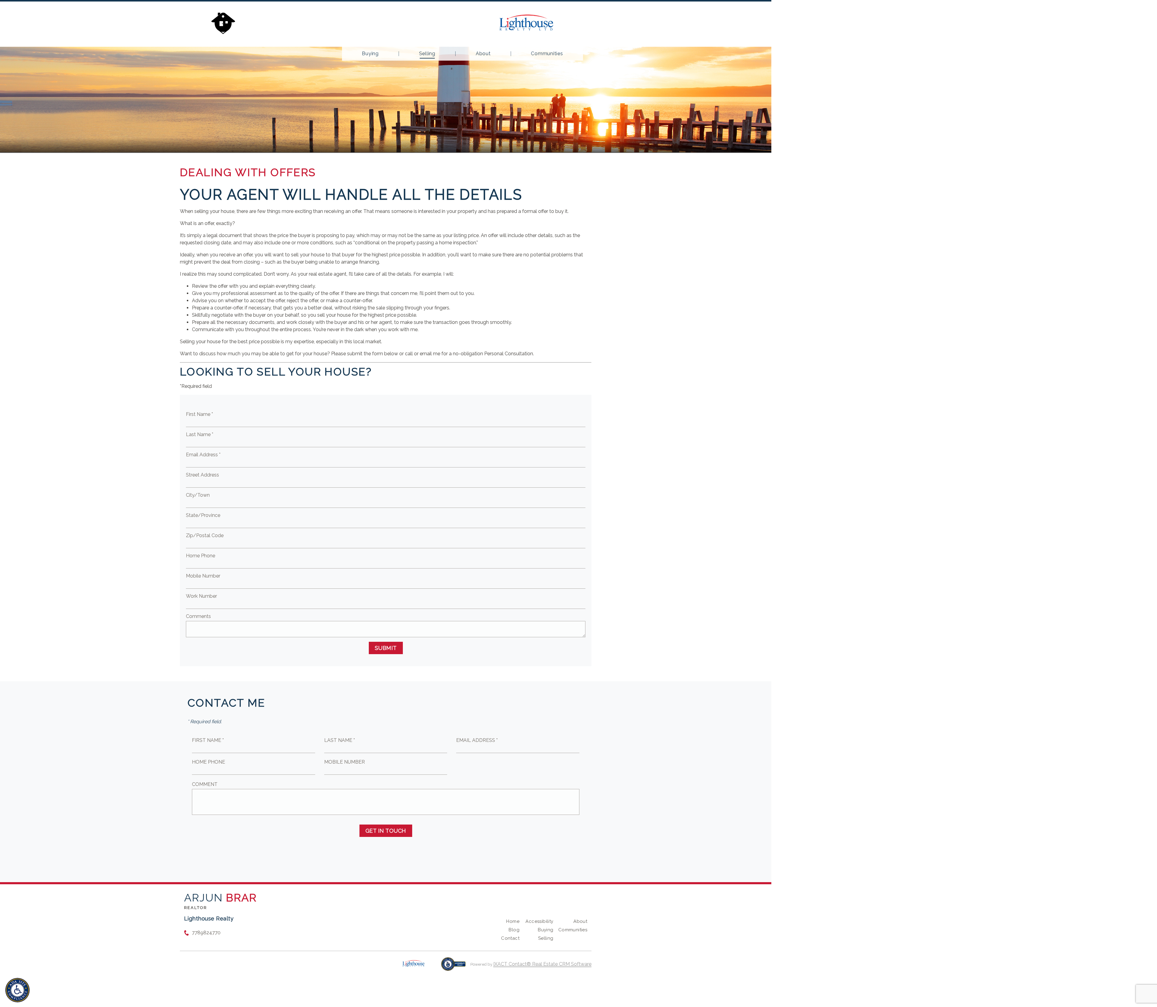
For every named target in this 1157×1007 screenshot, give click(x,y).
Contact (510, 938)
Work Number (201, 596)
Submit (386, 648)
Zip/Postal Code (205, 535)
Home (512, 921)
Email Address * (203, 455)
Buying (370, 53)
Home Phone (200, 556)
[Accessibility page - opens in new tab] (453, 967)
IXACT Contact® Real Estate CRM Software (542, 964)
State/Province (203, 515)
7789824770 (206, 933)
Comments (198, 616)
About (483, 53)
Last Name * (199, 434)
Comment (205, 784)
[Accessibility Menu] (17, 990)
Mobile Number (203, 576)
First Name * (199, 414)
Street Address (202, 475)
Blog (514, 930)
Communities (547, 53)
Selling (427, 53)
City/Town (198, 495)
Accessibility (539, 921)
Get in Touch (385, 831)
